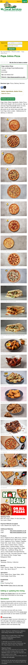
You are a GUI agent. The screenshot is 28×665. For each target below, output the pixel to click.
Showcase (11, 632)
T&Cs (7, 635)
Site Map (20, 635)
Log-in (25, 1)
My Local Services (18, 641)
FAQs (3, 635)
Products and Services (8, 99)
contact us (19, 621)
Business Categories (7, 638)
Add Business (16, 631)
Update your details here (8, 593)
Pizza (11, 83)
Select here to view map (16, 585)
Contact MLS (19, 632)
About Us (8, 631)
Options (23, 631)
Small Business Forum (13, 637)
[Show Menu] (1, 1)
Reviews (4, 637)
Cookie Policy (13, 635)
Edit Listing (5, 632)
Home (19, 1)
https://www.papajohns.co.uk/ (18, 530)
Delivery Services (19, 83)
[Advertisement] (14, 26)
